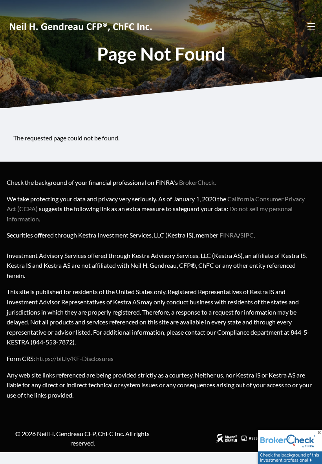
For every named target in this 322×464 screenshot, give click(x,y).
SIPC (247, 235)
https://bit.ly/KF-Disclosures (74, 358)
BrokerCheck (196, 182)
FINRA (229, 235)
